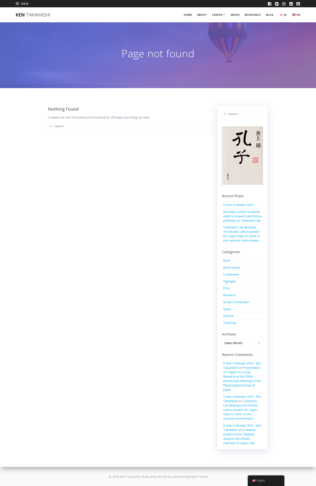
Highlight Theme (196, 477)
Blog (270, 14)
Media (235, 14)
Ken (33, 14)
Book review (231, 267)
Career (217, 14)
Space (227, 309)
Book (226, 261)
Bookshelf (253, 14)
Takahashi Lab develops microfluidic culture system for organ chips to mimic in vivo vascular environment (240, 410)
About (202, 14)
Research (229, 295)
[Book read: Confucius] (242, 155)
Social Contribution (236, 302)
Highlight (229, 281)
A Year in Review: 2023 (238, 205)
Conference (231, 274)
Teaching (229, 323)
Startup (228, 316)
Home (188, 14)
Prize (226, 288)
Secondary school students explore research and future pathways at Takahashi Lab (242, 216)
